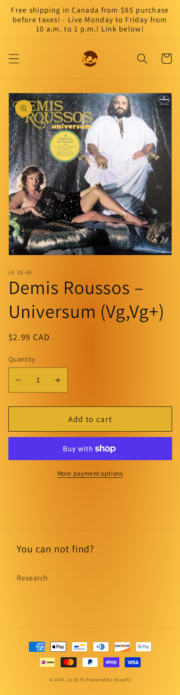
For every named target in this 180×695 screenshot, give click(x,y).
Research (32, 578)
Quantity (22, 359)
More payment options (90, 473)
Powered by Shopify (108, 679)
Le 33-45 (76, 679)
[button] (14, 58)
